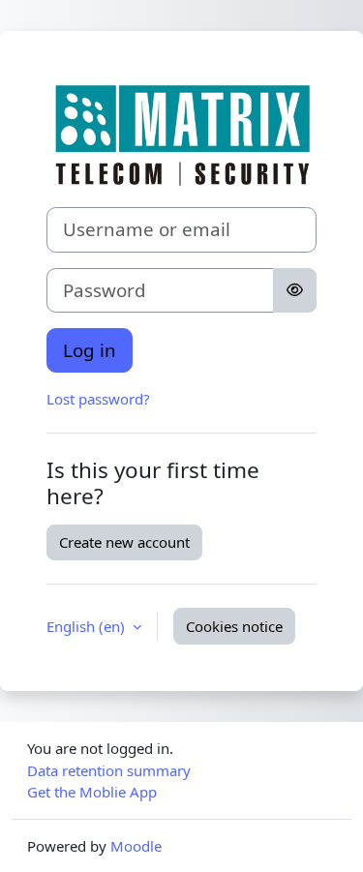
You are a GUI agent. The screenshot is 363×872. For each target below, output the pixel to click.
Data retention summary (109, 770)
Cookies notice (234, 626)
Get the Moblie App (92, 791)
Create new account (124, 542)
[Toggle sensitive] (295, 290)
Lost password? (98, 398)
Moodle (136, 846)
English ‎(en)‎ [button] (87, 626)
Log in (89, 350)
